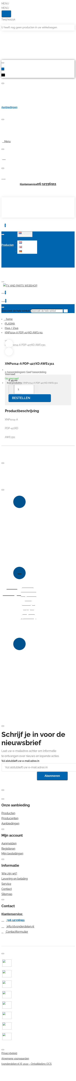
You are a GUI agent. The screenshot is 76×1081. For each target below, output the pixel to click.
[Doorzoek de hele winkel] (2, 307)
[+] (36, 389)
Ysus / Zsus (11, 328)
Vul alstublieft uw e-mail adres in (20, 760)
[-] (11, 389)
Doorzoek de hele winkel (15, 310)
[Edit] (2, 62)
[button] (27, 242)
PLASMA (10, 323)
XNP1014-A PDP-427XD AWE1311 (24, 332)
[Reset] (6, 13)
